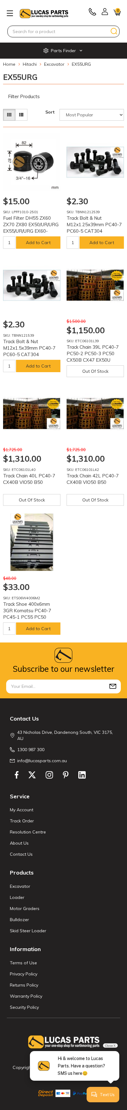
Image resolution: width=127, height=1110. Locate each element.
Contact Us (21, 854)
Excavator (20, 886)
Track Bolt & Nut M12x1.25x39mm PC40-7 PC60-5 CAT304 (94, 224)
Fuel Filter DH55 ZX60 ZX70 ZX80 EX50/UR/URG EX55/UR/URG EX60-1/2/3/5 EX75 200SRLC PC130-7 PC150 (31, 231)
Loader (17, 897)
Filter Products (24, 96)
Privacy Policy (23, 974)
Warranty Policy (26, 996)
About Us (19, 843)
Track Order (22, 821)
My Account (21, 810)
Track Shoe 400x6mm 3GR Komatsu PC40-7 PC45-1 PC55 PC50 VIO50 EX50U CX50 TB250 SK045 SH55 (27, 617)
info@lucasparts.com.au (42, 760)
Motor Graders (24, 908)
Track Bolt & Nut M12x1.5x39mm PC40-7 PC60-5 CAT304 (29, 348)
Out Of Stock (95, 371)
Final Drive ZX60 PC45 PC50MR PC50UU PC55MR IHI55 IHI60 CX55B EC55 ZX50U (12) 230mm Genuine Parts (53, 1082)
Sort (50, 112)
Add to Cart (38, 242)
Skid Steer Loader (28, 930)
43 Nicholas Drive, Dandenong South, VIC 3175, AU (65, 735)
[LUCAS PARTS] (43, 13)
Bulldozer (19, 919)
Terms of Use (23, 963)
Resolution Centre (28, 832)
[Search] (114, 31)
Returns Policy (24, 985)
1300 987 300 (30, 749)
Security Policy (24, 1007)
